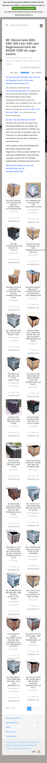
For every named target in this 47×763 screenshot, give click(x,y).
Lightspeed (26, 748)
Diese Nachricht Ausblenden (23, 8)
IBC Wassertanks (21, 58)
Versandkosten (14, 221)
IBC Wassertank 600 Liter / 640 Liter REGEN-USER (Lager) (23, 61)
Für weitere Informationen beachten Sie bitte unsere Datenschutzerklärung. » (24, 13)
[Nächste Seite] (38, 709)
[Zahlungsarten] (33, 751)
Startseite (9, 58)
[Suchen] (7, 25)
